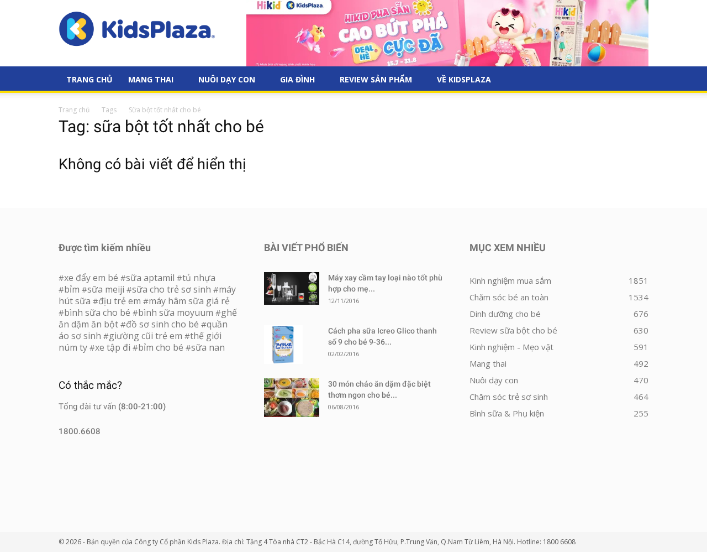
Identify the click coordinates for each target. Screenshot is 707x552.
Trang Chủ (89, 79)
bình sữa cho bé (97, 312)
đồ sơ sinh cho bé (162, 324)
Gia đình (297, 79)
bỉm (72, 289)
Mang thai (150, 79)
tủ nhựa (198, 278)
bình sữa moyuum (175, 312)
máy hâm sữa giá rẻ (189, 301)
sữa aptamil (150, 278)
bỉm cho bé (160, 347)
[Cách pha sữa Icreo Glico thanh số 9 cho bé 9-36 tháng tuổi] (283, 344)
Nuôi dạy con (226, 79)
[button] (635, 80)
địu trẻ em (119, 301)
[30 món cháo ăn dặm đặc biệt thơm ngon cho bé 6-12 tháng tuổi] (291, 397)
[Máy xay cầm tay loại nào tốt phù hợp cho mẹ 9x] (291, 288)
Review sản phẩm (376, 79)
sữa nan (208, 347)
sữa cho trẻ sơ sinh (171, 289)
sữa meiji (105, 289)
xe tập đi (112, 347)
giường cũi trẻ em (145, 336)
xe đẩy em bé (92, 278)
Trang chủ (74, 109)
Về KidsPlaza (464, 79)
